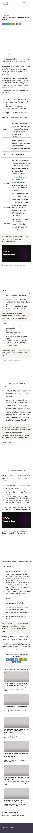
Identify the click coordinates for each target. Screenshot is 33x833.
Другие (17, 21)
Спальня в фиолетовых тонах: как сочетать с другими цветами (17, 607)
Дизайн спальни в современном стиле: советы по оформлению (15, 707)
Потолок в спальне (17, 153)
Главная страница (5, 15)
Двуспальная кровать (11, 299)
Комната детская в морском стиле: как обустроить (16, 778)
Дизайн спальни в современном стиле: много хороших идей (15, 684)
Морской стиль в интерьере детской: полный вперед (14, 801)
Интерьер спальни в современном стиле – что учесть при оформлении (16, 730)
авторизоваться (6, 816)
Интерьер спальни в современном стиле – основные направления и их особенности (16, 754)
